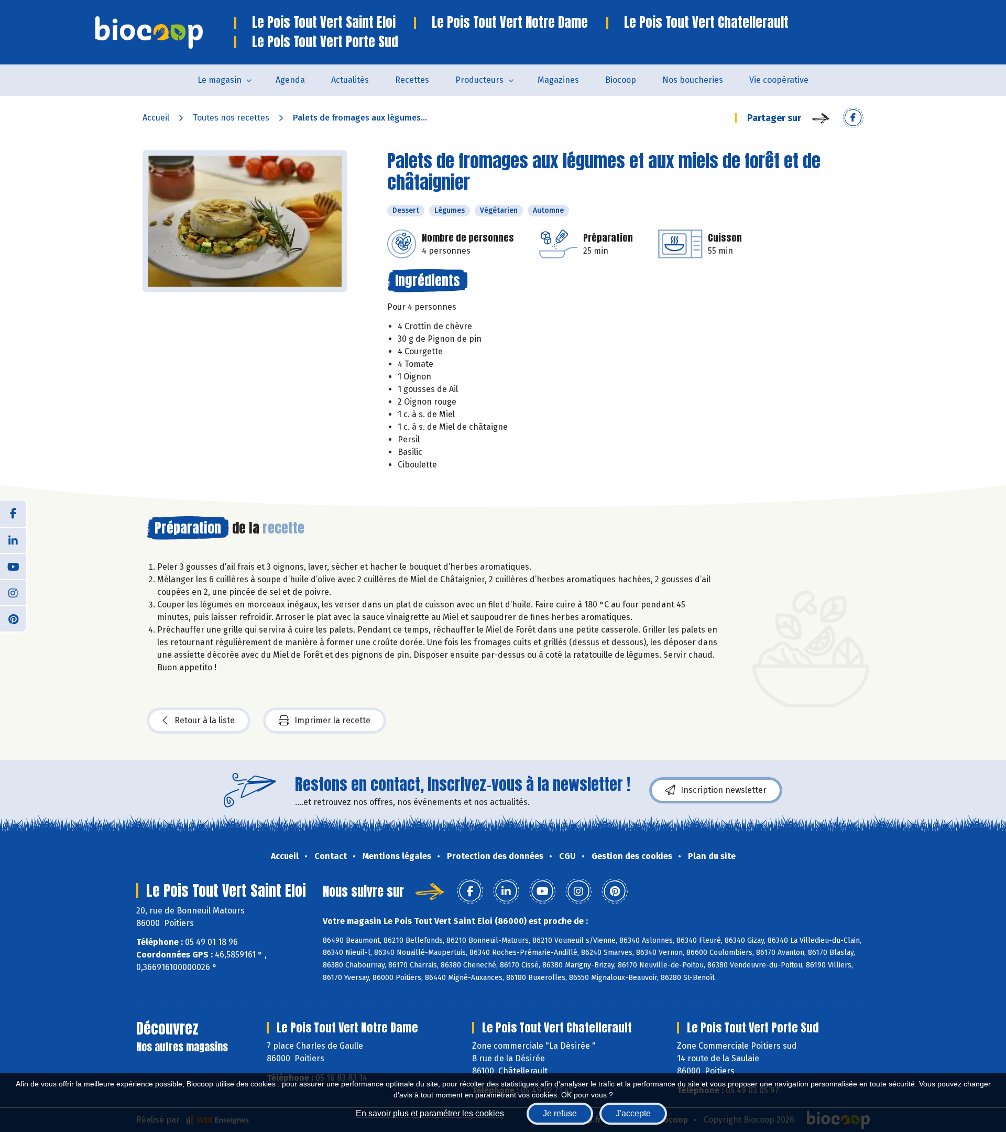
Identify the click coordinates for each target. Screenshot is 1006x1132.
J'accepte (633, 1113)
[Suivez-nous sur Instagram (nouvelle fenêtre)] (13, 592)
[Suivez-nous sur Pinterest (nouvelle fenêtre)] (13, 618)
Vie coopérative (778, 80)
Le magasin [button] (220, 80)
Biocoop (620, 80)
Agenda (290, 80)
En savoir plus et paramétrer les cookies (430, 1113)
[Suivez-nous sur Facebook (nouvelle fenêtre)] (13, 513)
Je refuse (560, 1113)
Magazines (558, 80)
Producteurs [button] (479, 80)
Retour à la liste (204, 720)
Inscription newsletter (724, 790)
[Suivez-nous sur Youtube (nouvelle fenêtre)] (13, 566)
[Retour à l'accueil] (164, 32)
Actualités (350, 80)
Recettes (412, 80)
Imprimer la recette (332, 720)
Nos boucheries (692, 80)
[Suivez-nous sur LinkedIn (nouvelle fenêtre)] (13, 540)
